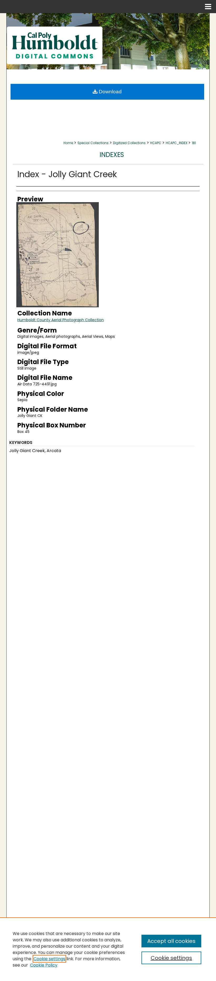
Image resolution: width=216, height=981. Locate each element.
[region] (108, 949)
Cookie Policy (43, 965)
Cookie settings (49, 959)
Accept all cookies (171, 941)
